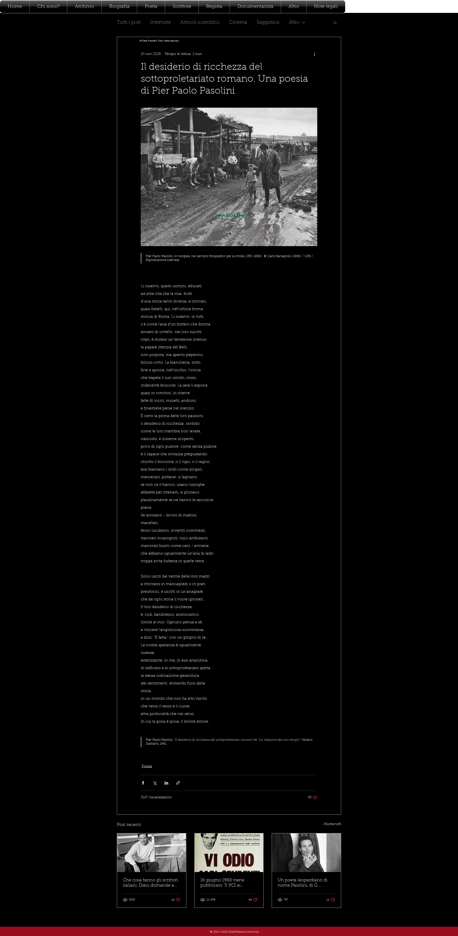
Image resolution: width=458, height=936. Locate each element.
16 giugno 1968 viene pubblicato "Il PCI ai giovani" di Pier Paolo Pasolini (222, 883)
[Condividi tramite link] (178, 783)
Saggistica (268, 22)
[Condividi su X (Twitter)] (154, 783)
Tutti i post (129, 22)
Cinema (238, 22)
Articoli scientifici (199, 22)
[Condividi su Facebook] (143, 783)
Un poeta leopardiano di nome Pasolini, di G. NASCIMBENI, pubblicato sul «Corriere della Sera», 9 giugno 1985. (305, 883)
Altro (294, 22)
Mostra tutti (332, 824)
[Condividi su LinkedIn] (166, 783)
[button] (335, 22)
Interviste (160, 22)
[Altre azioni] (314, 54)
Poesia (147, 766)
